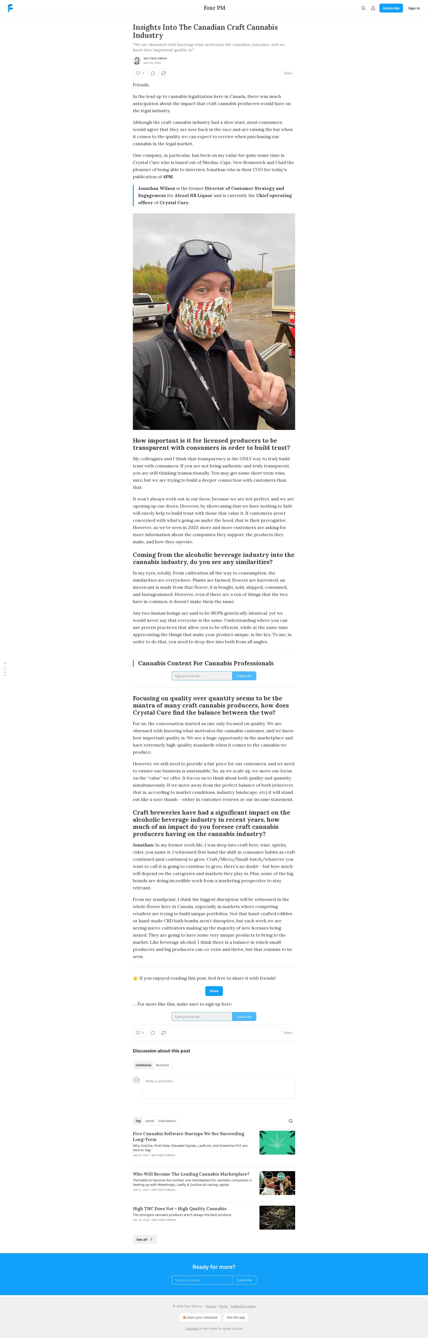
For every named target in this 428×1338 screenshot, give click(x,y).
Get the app (236, 1317)
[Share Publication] (373, 8)
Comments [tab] (143, 1065)
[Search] (363, 8)
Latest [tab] (149, 1121)
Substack (192, 1328)
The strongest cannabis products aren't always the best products (182, 1214)
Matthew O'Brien (155, 58)
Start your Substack (202, 1317)
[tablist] (152, 1065)
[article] (214, 1147)
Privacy (211, 1306)
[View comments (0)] (152, 73)
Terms (223, 1306)
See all (141, 1239)
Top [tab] (138, 1121)
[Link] (126, 444)
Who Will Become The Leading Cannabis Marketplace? (191, 1174)
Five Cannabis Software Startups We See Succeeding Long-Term (188, 1136)
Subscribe (391, 8)
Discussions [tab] (167, 1121)
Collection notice (243, 1306)
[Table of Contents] (5, 669)
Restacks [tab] (162, 1065)
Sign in (414, 8)
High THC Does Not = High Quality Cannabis (179, 1208)
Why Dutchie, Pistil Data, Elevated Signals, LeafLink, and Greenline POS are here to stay (190, 1147)
